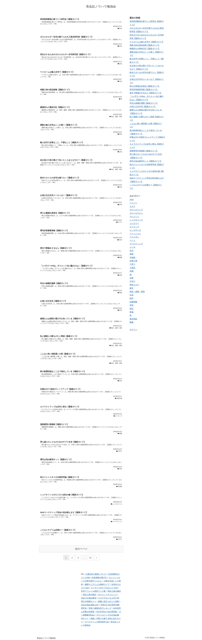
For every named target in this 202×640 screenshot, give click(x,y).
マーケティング (136, 244)
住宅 (131, 251)
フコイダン (134, 237)
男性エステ (134, 285)
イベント (133, 203)
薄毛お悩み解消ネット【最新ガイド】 (146, 161)
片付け (132, 281)
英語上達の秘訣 (114, 591)
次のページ (81, 549)
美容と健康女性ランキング (100, 608)
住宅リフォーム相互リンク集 (93, 591)
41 (90, 558)
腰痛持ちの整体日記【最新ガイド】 (145, 49)
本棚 (131, 271)
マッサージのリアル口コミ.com (104, 588)
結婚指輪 (133, 302)
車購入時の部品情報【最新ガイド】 (145, 45)
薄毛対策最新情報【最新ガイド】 (144, 89)
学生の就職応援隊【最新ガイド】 (144, 103)
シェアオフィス (136, 220)
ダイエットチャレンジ (107, 595)
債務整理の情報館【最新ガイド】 (144, 151)
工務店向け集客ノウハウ (96, 574)
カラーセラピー (136, 213)
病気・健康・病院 (137, 291)
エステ (132, 206)
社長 (131, 295)
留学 (131, 288)
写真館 (132, 257)
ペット (132, 240)
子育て (132, 264)
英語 (131, 309)
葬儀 (131, 312)
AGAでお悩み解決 (88, 598)
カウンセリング (136, 210)
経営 (131, 298)
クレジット (134, 217)
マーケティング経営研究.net (97, 622)
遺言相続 (133, 319)
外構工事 (133, 261)
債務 (131, 254)
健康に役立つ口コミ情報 (108, 601)
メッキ (132, 247)
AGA (132, 200)
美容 (131, 305)
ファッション (135, 234)
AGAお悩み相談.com (90, 605)
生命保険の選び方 (99, 578)
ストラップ (134, 227)
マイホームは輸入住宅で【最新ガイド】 (147, 42)
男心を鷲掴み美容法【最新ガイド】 (145, 86)
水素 (131, 278)
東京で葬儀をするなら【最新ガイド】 (146, 93)
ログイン (133, 330)
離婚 (131, 322)
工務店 (132, 268)
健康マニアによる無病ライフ (97, 584)
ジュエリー (134, 223)
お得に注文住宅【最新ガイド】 (143, 107)
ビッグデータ (135, 230)
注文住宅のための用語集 (106, 612)
